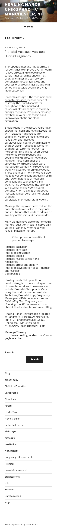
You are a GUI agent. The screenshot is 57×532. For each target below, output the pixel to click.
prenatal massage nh (16, 470)
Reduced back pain (16, 246)
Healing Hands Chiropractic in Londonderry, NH (23, 282)
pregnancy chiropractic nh (18, 457)
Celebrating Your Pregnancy (21, 301)
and (40, 301)
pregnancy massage (17, 78)
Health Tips (11, 412)
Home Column (12, 418)
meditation (10, 444)
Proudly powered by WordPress (21, 524)
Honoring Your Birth (16, 304)
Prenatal (9, 463)
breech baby (11, 379)
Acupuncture (36, 298)
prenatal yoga (12, 476)
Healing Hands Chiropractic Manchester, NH (24, 9)
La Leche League (14, 425)
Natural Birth (11, 450)
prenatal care (13, 148)
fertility (8, 405)
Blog (7, 373)
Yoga (7, 502)
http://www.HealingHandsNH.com (25, 325)
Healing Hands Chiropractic (21, 313)
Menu (30, 26)
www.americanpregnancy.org (29, 199)
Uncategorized (13, 496)
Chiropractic (11, 392)
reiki (7, 483)
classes (32, 304)
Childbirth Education (15, 386)
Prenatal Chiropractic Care (30, 289)
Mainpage (10, 431)
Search (9, 352)
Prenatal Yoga (26, 295)
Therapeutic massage (18, 66)
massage (10, 438)
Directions (10, 399)
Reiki (24, 298)
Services (9, 489)
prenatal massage (16, 100)
